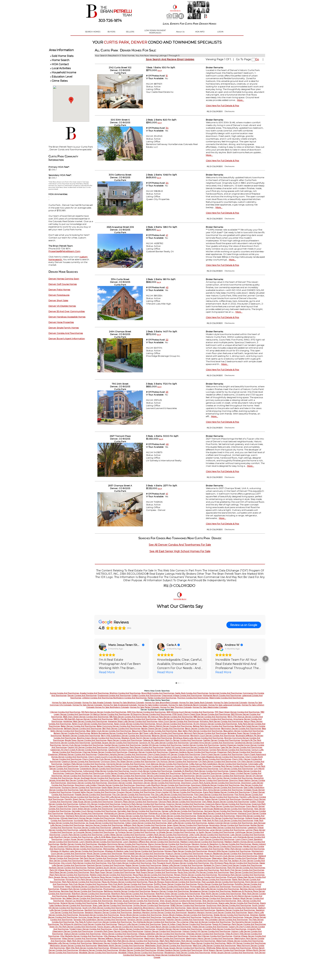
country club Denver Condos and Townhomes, (151, 771)
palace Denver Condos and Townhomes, (143, 865)
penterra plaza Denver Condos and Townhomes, (113, 877)
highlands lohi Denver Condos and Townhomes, (170, 813)
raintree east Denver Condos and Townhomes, (82, 891)
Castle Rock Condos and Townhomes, (191, 693)
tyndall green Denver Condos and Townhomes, (90, 929)
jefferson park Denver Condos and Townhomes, (145, 825)
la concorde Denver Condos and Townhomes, (94, 832)
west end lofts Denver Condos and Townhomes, (214, 945)
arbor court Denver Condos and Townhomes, (178, 721)
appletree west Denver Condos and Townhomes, (85, 721)
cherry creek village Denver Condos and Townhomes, (207, 759)
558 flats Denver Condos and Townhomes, (128, 716)
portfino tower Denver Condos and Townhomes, (175, 884)
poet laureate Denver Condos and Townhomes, (223, 882)
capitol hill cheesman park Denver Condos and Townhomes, (136, 747)
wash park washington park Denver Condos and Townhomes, (187, 941)
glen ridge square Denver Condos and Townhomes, (225, 801)
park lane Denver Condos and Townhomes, (114, 870)
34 (167, 127)
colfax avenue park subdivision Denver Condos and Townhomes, (218, 764)
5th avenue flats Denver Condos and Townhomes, (170, 716)
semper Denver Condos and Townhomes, (121, 898)
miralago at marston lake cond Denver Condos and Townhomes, (134, 851)
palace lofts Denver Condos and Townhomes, (182, 865)
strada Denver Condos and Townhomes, (231, 915)
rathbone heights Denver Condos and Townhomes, (127, 891)
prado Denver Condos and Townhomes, (129, 886)
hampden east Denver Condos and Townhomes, (139, 811)
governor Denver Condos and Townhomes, (185, 804)
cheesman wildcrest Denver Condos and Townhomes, (72, 754)
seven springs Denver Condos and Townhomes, (210, 898)
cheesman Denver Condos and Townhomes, (148, 752)
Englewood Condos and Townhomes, (114, 695)
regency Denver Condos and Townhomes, (170, 891)
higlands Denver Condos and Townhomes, (216, 816)
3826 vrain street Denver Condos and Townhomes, (86, 716)
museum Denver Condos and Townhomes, (184, 853)
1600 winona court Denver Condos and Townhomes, (190, 712)
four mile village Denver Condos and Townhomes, (216, 797)
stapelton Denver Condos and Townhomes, (196, 910)
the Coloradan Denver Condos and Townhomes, (226, 919)
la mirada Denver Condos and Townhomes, (176, 832)
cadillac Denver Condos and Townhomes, (221, 740)
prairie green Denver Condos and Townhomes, (168, 886)
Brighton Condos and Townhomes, (125, 693)
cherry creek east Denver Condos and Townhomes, (170, 757)
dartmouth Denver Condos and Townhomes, (202, 773)
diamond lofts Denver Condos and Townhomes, (121, 780)
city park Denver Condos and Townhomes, (217, 761)
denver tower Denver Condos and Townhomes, (186, 778)
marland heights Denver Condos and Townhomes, (138, 846)
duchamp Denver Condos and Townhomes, (81, 787)
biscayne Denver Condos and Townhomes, (171, 735)
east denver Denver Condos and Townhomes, (99, 790)
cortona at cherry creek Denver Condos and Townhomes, (192, 768)
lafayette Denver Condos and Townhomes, (131, 827)
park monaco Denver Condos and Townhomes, (198, 870)
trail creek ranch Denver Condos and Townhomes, (168, 926)
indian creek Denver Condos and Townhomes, (146, 823)
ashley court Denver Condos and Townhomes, (92, 724)
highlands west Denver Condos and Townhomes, (215, 813)
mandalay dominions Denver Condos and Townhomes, (122, 844)
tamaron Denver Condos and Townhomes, (146, 919)
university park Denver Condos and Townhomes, (225, 929)
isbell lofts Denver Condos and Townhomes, (187, 823)
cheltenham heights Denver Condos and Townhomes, (122, 754)
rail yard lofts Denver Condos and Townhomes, (217, 889)
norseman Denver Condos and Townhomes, (189, 856)
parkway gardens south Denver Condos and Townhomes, (113, 867)
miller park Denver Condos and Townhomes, (245, 849)
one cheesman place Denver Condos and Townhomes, (194, 860)
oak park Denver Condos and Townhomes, (99, 858)
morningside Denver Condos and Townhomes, (144, 853)
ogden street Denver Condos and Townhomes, (105, 860)
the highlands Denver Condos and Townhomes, (154, 922)
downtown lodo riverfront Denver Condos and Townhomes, (163, 785)
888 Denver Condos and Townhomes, (210, 716)
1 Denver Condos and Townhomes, (65, 712)
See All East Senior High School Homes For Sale (180, 551)
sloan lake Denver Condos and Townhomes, (112, 905)
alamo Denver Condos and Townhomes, (215, 719)
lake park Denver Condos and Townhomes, (189, 830)
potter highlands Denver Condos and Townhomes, (88, 886)
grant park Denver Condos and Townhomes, (184, 806)
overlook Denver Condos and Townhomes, (106, 865)
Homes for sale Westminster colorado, (210, 707)
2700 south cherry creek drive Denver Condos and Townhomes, (201, 714)
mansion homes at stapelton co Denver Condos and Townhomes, (221, 844)
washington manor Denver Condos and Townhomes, (210, 938)
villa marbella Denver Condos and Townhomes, (81, 936)
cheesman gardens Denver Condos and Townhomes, (193, 752)
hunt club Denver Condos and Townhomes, (182, 820)
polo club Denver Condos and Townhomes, (88, 884)
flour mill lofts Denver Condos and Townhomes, (122, 797)
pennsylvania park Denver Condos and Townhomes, (241, 875)
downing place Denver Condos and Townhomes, (206, 780)
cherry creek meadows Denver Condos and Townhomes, (219, 757)
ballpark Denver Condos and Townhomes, (83, 728)
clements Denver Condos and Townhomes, (125, 764)
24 (167, 182)
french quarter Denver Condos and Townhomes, (131, 799)
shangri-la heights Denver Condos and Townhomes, (89, 900)
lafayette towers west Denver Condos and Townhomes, (222, 827)
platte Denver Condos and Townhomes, (213, 879)
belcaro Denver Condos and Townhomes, (72, 733)
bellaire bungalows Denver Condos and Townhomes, (115, 733)
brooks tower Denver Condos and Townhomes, (86, 740)
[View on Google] (102, 646)
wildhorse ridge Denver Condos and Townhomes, (228, 948)
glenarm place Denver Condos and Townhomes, (136, 801)
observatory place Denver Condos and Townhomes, (188, 858)
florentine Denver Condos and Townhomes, (80, 797)
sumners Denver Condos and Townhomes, (142, 917)
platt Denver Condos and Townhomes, (178, 879)
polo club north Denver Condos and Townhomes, (130, 884)
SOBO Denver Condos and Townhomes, (188, 905)
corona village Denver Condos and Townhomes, (144, 768)
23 (167, 391)
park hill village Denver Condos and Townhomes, (72, 870)
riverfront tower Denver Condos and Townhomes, (178, 893)
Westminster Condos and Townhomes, (226, 698)
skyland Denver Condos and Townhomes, (79, 903)
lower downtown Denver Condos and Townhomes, (175, 839)
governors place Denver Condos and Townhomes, (102, 806)
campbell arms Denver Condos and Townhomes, (212, 742)
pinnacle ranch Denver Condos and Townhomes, (138, 879)
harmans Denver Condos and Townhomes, (223, 811)
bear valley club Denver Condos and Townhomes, (108, 731)
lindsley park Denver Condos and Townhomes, (167, 834)
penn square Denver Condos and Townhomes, (69, 877)
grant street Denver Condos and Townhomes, (92, 808)
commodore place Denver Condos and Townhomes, (150, 766)
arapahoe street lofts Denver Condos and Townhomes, (133, 721)
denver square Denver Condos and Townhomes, (142, 778)
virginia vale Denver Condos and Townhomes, (168, 936)
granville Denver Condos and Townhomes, (133, 808)
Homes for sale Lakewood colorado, (224, 705)
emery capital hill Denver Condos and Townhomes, (179, 792)
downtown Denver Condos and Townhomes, (87, 783)
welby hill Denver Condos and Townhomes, (246, 943)
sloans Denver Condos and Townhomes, (200, 903)
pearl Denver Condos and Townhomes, (247, 872)
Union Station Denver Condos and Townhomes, (134, 929)
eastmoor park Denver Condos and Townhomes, (165, 787)
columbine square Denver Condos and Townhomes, (102, 766)
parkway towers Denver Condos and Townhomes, (162, 867)
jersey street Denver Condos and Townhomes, (188, 825)
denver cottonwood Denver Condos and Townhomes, (171, 775)
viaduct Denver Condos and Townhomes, (82, 934)
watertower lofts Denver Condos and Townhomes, (157, 943)
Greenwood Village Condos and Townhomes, (182, 695)
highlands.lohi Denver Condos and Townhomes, (126, 813)
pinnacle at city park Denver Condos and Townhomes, (90, 879)
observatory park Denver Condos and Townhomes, (141, 858)
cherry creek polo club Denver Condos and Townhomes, (108, 759)
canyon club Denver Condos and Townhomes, (83, 745)
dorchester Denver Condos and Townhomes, (164, 780)
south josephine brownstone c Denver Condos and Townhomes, (156, 908)
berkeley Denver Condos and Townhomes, (81, 735)
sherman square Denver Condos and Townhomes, (136, 900)
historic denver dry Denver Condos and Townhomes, (221, 818)
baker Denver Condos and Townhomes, (78, 726)
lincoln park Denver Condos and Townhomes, (82, 834)
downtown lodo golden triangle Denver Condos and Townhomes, (105, 785)
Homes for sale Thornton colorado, (176, 707)
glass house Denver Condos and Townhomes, (93, 801)
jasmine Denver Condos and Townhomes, (104, 825)
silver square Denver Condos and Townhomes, (181, 900)
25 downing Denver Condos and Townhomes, (151, 714)
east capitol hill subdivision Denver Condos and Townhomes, (215, 787)
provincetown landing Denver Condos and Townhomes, (128, 889)
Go (257, 59)
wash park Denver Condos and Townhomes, (86, 941)
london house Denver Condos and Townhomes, (84, 839)
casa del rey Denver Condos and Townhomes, (241, 747)
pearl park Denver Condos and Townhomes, (69, 875)
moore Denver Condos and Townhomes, (105, 853)
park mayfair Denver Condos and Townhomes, (156, 870)
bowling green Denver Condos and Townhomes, (99, 738)
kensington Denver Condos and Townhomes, (229, 825)
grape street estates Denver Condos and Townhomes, (177, 808)
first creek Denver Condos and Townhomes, (214, 794)
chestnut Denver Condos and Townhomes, (81, 761)
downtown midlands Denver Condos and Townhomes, (215, 785)
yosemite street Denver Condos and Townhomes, (168, 955)
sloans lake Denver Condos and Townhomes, (238, 903)
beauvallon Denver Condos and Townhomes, (243, 731)
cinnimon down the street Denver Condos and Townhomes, (128, 761)
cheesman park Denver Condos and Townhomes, (239, 752)
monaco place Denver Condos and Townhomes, (185, 851)
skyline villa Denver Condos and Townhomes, (118, 903)
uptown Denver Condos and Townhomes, (163, 931)
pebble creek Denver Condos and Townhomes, (111, 875)
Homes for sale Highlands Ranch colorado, (188, 705)
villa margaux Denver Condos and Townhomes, (125, 936)
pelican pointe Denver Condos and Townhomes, (195, 875)
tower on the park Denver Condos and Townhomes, (73, 926)
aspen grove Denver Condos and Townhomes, (135, 724)
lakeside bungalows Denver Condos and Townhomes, (103, 830)
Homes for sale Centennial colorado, (230, 702)
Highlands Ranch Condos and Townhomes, (222, 695)
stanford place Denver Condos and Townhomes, (154, 910)
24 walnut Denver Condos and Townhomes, (110, 714)
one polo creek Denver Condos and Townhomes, (129, 863)
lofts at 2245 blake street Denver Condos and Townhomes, (120, 837)
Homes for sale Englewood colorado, (120, 705)
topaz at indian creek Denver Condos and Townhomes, (187, 924)
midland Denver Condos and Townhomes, (169, 849)
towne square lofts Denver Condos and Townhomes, (121, 926)
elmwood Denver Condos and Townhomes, (182, 790)
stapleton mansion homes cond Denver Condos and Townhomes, (217, 912)
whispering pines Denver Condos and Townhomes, (133, 948)
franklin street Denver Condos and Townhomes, (86, 799)
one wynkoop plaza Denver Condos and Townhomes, (234, 863)
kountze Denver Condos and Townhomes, (92, 827)
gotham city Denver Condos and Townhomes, (100, 804)
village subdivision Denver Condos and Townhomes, (162, 934)
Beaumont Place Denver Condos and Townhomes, (154, 731)
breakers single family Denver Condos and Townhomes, (146, 738)
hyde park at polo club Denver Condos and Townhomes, (227, 820)
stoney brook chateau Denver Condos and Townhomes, (187, 915)
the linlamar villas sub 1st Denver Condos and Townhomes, (203, 922)
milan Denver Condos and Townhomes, (206, 849)
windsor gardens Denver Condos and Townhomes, (180, 950)
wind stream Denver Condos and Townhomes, (224, 950)
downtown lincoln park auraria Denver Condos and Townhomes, (211, 783)
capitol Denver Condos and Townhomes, (200, 745)
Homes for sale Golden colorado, (153, 705)
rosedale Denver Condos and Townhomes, (87, 896)
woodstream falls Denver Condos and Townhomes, (187, 952)
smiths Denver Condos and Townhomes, (151, 905)
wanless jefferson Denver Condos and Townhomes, (121, 938)
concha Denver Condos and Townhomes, (193, 766)
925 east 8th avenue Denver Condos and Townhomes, (88, 719)
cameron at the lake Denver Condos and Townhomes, (164, 742)
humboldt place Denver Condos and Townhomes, (96, 820)
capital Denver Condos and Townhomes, (122, 745)
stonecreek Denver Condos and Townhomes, (99, 915)
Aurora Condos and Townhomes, (64, 693)
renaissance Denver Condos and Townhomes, (210, 891)
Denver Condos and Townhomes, (82, 695)
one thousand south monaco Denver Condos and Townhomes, (180, 863)
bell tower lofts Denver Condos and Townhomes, (161, 733)
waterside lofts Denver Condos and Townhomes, (70, 943)
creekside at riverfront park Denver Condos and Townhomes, (201, 771)
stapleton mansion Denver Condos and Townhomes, (108, 912)
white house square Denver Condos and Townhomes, (181, 948)
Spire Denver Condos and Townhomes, (239, 908)
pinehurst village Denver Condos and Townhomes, (204, 877)
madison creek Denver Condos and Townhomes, (202, 842)
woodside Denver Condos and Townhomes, (98, 952)
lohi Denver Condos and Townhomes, (215, 837)
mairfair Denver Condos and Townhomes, (78, 844)
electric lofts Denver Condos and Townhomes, (142, 790)
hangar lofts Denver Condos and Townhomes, (182, 811)
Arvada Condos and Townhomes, (94, 693)
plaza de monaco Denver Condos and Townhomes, (125, 882)
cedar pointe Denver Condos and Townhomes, (188, 750)
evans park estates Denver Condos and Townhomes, (226, 792)
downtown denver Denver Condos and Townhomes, (156, 783)
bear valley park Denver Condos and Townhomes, (200, 731)
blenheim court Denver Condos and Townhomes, (212, 735)
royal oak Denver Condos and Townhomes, (126, 896)
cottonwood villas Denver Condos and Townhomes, (106, 771)
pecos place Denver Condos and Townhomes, (153, 875)
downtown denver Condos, (120, 783)
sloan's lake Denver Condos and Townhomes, (160, 903)
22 (167, 339)
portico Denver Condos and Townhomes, (216, 884)
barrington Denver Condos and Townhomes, (241, 728)
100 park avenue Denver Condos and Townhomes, (103, 712)
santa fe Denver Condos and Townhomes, (206, 896)
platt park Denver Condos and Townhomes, (81, 882)
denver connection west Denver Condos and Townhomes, (119, 775)
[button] (94, 659)
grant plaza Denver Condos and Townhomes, (224, 806)
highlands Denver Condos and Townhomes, (83, 813)
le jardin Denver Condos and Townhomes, (215, 832)
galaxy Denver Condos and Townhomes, (223, 799)
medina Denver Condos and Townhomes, (83, 849)
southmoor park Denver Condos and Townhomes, (228, 905)
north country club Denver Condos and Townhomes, (234, 856)
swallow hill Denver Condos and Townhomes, (223, 917)
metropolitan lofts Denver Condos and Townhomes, (126, 849)
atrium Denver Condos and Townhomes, (174, 724)
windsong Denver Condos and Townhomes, (98, 950)
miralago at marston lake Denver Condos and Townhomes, (77, 851)
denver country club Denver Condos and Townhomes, (220, 775)
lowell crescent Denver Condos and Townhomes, (129, 839)
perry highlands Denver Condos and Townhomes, (157, 877)
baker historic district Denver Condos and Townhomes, (167, 726)
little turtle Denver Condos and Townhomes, (209, 834)
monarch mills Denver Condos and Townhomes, (229, 851)
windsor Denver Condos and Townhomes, (137, 950)
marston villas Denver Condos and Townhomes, (221, 846)
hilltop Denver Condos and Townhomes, (134, 818)
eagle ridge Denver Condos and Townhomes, (122, 787)
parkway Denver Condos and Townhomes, (68, 867)
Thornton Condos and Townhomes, (193, 698)
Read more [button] (107, 672)
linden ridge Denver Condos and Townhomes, (124, 834)
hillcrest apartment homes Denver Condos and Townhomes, (87, 818)
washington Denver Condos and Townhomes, (164, 938)
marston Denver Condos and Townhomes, (180, 846)
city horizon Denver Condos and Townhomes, (177, 761)
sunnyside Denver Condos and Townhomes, (182, 917)
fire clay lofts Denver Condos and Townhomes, (172, 794)
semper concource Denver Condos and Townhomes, (164, 898)
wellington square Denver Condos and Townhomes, (73, 945)
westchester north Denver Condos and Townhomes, (121, 945)
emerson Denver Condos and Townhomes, (136, 792)
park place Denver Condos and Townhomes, (69, 872)
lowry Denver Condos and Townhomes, (217, 839)
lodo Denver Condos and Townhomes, (247, 834)
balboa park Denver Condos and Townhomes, (213, 726)
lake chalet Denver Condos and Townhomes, (148, 830)
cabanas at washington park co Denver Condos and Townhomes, (173, 740)
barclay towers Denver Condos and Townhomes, (162, 728)
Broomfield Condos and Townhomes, (157, 693)
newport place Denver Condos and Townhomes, (108, 856)
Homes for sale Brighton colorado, (128, 702)
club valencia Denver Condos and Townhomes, (167, 764)
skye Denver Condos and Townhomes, (219, 900)
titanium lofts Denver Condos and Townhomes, (139, 924)
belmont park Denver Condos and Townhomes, (205, 733)
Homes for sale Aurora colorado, (67, 702)
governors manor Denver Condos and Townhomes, (228, 804)
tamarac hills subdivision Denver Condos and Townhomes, (100, 919)
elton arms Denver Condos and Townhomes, (223, 790)
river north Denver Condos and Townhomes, (221, 893)
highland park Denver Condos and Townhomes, (87, 816)
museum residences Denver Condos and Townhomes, (228, 853)
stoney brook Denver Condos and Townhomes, (141, 915)
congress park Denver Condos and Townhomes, (233, 766)
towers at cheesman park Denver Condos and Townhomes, (239, 924)
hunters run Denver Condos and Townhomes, (140, 820)
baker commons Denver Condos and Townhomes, (119, 726)
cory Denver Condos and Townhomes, (236, 768)
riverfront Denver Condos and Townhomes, (91, 893)
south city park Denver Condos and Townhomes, (104, 908)
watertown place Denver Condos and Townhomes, (203, 943)
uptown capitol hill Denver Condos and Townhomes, (206, 931)
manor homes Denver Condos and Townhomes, (169, 844)
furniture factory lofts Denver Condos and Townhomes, (179, 799)
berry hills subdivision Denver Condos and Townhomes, (126, 735)
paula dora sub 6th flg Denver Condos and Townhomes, (203, 872)
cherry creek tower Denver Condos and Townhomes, (158, 759)
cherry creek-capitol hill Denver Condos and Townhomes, (174, 754)
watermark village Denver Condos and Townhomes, (239, 941)
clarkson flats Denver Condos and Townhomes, (84, 764)
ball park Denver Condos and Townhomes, (121, 728)
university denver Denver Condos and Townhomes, (179, 929)
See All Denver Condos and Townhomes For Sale (180, 544)
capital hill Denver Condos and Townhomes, (162, 745)
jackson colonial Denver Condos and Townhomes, (230, 823)
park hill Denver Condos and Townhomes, (246, 867)
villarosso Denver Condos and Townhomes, (205, 934)
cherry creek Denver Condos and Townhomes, (222, 754)
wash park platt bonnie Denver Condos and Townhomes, (133, 941)
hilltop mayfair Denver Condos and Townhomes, (174, 818)
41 (167, 235)
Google (157, 957)
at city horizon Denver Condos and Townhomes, (215, 724)
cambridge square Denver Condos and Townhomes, (114, 742)
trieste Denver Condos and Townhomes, (210, 926)
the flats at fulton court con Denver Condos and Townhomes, (103, 922)
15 (167, 75)
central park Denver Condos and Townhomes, (230, 750)
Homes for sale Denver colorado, (88, 705)
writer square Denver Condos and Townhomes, (232, 952)
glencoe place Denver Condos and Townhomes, (180, 801)
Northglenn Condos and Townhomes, (130, 698)
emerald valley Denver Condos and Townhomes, (94, 792)
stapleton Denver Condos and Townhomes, (235, 910)
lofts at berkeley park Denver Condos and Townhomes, (173, 837)
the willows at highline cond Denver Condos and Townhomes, (88, 924)
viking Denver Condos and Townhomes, (120, 934)
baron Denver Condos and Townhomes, (203, 728)
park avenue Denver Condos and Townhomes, (206, 867)
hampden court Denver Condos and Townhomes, (94, 811)
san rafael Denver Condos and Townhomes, (82, 898)
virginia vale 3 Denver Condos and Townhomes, (211, 936)
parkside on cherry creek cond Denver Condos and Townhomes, (233, 865)
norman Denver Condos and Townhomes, (150, 856)
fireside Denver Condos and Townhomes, (93, 794)
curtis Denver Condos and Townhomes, (122, 773)
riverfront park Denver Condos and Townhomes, (133, 893)
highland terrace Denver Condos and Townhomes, (132, 816)
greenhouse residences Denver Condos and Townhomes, (227, 808)
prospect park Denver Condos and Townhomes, (81, 889)
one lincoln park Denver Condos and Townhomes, (84, 863)
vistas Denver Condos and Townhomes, (79, 938)
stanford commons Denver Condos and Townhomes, (108, 910)
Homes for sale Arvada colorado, (97, 702)
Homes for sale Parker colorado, (145, 707)
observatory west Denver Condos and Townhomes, (234, 858)
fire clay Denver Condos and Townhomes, (131, 794)
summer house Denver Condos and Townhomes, (100, 917)
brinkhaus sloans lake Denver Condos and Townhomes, (198, 738)
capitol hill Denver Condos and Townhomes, (88, 747)
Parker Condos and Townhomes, (162, 698)
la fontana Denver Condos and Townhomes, (135, 832)
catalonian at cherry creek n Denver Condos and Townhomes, (79, 750)
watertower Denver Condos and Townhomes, (112, 943)
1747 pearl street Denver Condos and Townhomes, (237, 712)
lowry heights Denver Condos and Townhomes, (100, 842)
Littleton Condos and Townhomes (97, 698)
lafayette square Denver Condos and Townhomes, (173, 827)
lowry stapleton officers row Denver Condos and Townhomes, (151, 842)
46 (167, 444)
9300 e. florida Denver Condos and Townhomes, (135, 719)
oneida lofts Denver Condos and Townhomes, (147, 860)
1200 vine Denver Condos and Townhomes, (146, 712)
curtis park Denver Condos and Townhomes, (161, 773)
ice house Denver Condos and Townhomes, (105, 823)
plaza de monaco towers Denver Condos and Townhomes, (174, 882)
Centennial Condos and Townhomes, (225, 693)
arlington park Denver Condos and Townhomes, (221, 721)
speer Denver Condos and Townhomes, (204, 908)
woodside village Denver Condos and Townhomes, (141, 952)
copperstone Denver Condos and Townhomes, (101, 768)
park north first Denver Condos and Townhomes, (242, 870)
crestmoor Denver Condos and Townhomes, (84, 773)
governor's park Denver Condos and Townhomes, (143, 804)
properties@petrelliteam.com (64, 251)
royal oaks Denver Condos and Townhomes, (166, 896)
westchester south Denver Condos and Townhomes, (168, 945)
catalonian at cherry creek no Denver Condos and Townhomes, (137, 750)
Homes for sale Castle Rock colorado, (196, 702)
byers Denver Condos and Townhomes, (124, 740)
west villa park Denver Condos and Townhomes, (87, 948)
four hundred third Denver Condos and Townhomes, (168, 797)
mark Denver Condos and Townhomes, (97, 846)
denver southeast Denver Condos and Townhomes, (97, 778)
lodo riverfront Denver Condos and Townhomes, (71, 837)
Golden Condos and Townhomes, (146, 695)
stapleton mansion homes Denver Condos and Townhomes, (160, 912)
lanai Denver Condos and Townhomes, (227, 830)
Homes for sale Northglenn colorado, (112, 707)
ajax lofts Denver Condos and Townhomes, (176, 719)
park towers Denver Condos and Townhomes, (156, 872)
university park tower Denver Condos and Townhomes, (119, 931)
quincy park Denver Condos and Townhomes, (175, 889)
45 (167, 287)
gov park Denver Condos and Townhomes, (144, 806)
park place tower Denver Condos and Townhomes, (113, 872)
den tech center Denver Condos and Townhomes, (230, 778)
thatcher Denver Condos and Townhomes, (185, 919)
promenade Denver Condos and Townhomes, (210, 886)
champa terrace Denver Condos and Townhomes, (105, 752)
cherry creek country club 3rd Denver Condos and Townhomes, (117, 757)
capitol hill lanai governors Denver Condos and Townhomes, (192, 747)
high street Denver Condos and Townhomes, (176, 816)
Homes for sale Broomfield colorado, (162, 702)
